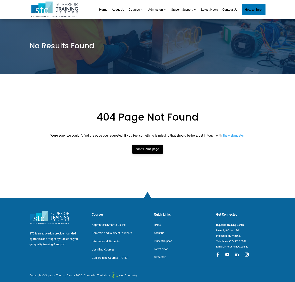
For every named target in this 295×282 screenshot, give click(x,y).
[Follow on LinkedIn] (237, 255)
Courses (134, 9)
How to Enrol (253, 9)
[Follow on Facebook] (218, 255)
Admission (155, 9)
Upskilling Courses (103, 249)
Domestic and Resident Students (112, 233)
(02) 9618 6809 (237, 241)
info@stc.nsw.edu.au (236, 246)
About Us (118, 9)
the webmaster (233, 135)
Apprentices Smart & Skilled (109, 224)
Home (103, 9)
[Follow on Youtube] (227, 255)
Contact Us (229, 9)
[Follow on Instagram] (247, 255)
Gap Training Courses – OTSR (110, 257)
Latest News (209, 9)
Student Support (182, 9)
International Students (106, 241)
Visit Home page (147, 149)
